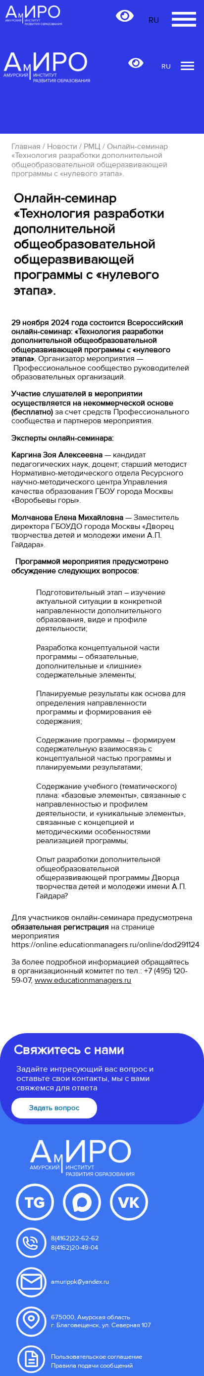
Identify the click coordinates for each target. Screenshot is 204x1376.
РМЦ (92, 146)
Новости (62, 146)
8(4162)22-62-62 (75, 1238)
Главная (26, 146)
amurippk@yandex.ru (80, 1282)
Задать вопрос (54, 1108)
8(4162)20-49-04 (74, 1248)
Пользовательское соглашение (96, 1357)
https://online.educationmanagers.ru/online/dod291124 (105, 945)
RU (166, 67)
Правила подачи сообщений (92, 1366)
